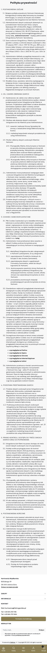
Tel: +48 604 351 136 (8, 612)
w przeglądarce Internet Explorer (22, 358)
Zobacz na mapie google (9, 587)
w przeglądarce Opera (17, 353)
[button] (14, 649)
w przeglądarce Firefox (18, 350)
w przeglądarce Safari (17, 361)
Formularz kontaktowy (24, 619)
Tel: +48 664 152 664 (9, 614)
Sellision (12, 642)
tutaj (17, 238)
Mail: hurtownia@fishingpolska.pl (13, 608)
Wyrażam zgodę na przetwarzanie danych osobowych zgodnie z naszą (22, 634)
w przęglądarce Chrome (18, 356)
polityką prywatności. (23, 635)
